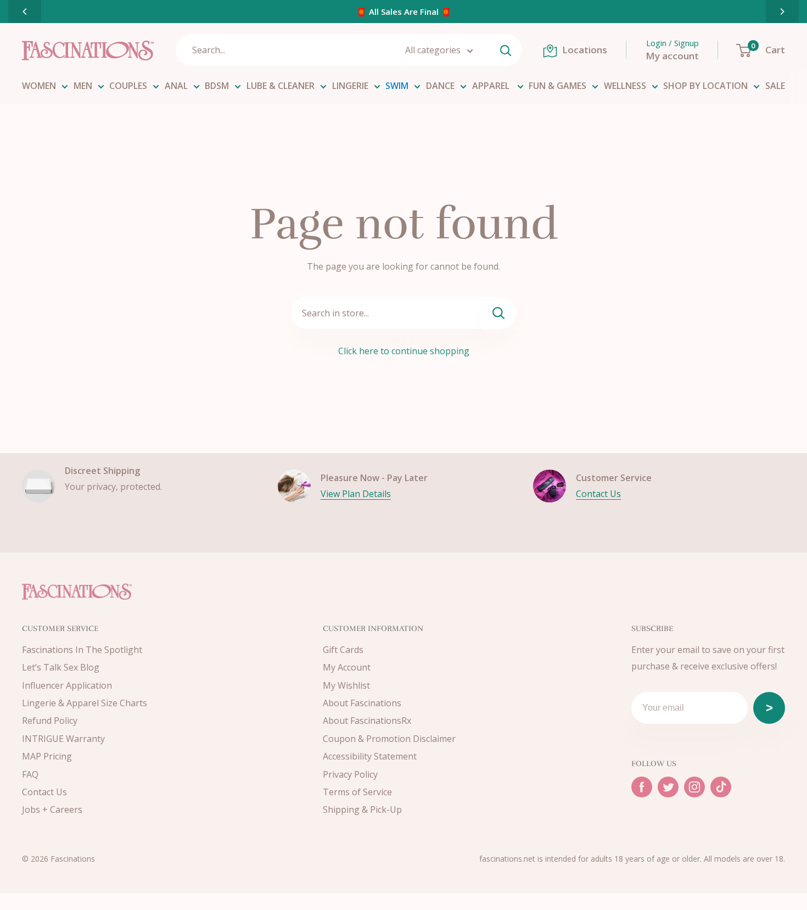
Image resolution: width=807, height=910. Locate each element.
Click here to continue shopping (403, 351)
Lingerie (350, 86)
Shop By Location (705, 86)
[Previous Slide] (24, 11)
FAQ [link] (30, 774)
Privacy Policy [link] (350, 774)
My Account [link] (347, 667)
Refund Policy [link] (49, 720)
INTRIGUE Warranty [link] (63, 739)
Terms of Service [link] (357, 792)
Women (39, 86)
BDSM (217, 86)
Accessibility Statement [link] (370, 756)
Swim (396, 86)
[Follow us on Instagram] (694, 787)
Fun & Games (557, 86)
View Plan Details (356, 494)
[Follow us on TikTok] (720, 787)
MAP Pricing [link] (47, 756)
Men (83, 86)
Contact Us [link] (44, 792)
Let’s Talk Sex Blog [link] (60, 667)
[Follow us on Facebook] (641, 787)
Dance (440, 86)
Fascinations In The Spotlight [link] (82, 650)
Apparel (492, 86)
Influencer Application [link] (67, 685)
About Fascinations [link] (362, 703)
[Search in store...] (498, 313)
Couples (128, 86)
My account (672, 55)
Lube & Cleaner (280, 86)
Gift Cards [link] (343, 650)
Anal (176, 86)
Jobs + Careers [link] (52, 809)
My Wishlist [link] (346, 685)
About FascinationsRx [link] (367, 720)
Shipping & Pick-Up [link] (362, 809)
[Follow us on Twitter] (668, 787)
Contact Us (598, 494)
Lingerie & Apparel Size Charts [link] (84, 703)
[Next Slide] (782, 11)
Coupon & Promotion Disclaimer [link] (389, 739)
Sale (775, 86)
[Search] (506, 50)
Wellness (625, 86)
